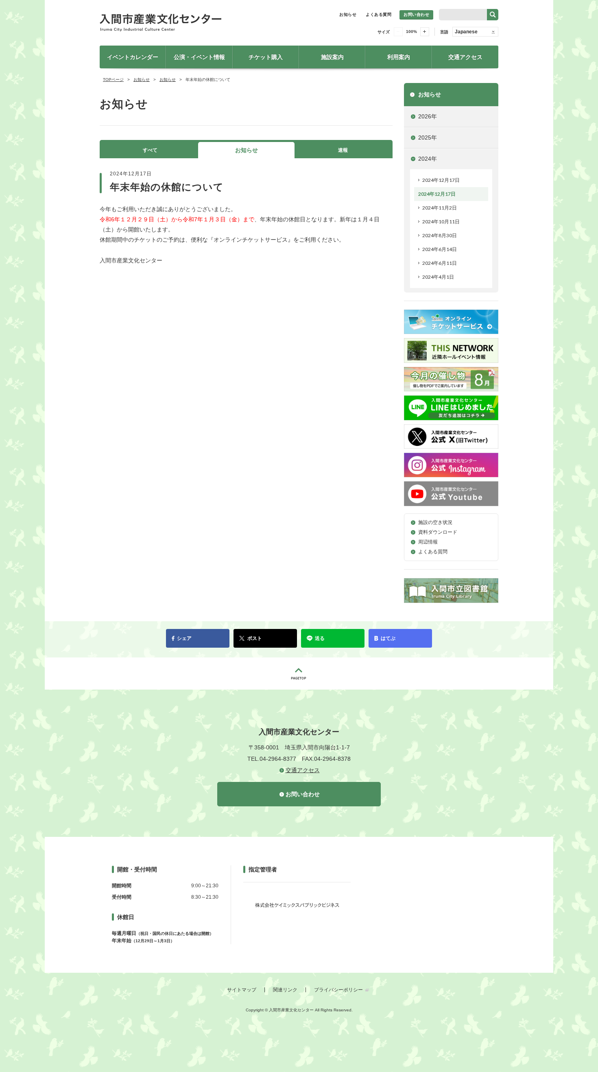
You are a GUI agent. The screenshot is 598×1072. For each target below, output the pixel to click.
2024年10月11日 (441, 221)
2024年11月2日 (439, 208)
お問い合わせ (416, 14)
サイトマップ (241, 990)
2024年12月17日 (441, 180)
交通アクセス (465, 57)
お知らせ (347, 14)
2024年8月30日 (439, 235)
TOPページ (113, 79)
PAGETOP (299, 673)
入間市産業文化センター (189, 23)
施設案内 (332, 57)
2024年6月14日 (439, 249)
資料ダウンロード (437, 532)
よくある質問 (378, 14)
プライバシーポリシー (338, 990)
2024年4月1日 (438, 277)
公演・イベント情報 (199, 57)
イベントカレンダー (132, 57)
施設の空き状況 (435, 522)
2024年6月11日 (439, 263)
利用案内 (398, 57)
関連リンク (285, 990)
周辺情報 (428, 542)
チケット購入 (266, 57)
